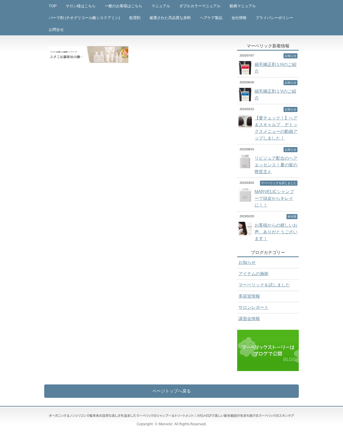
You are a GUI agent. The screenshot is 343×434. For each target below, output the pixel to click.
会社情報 (239, 18)
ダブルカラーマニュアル (200, 6)
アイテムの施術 (253, 273)
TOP (53, 6)
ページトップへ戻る (171, 391)
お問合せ (56, 29)
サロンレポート (253, 307)
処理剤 (134, 18)
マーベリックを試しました (264, 285)
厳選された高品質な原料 (170, 18)
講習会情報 (249, 318)
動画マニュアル (243, 6)
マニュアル (160, 6)
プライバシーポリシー (274, 18)
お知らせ (247, 262)
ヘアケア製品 (211, 18)
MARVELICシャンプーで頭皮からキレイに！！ (274, 198)
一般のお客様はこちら (123, 6)
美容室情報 (249, 296)
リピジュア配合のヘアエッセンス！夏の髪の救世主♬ (276, 165)
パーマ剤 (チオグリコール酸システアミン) (84, 18)
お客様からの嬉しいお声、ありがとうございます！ (276, 232)
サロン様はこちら (81, 6)
